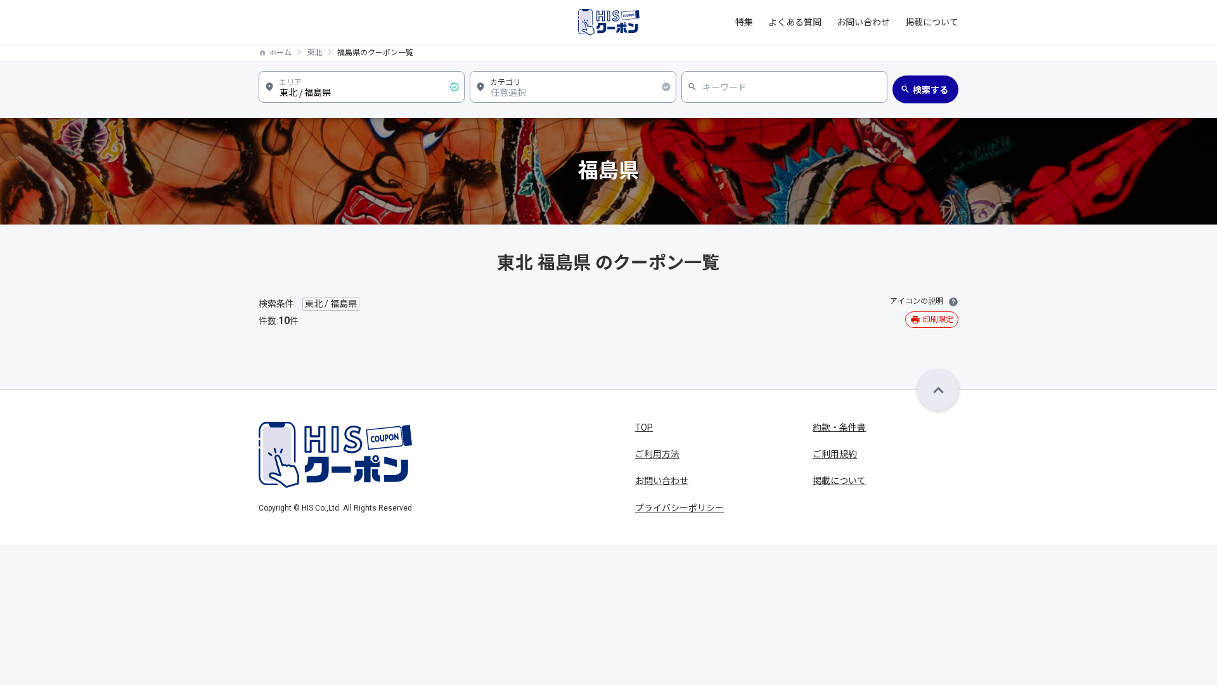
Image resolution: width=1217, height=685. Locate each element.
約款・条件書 (839, 427)
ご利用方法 (657, 454)
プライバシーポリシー (679, 508)
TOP (644, 427)
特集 (744, 22)
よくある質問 (794, 22)
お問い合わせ (863, 22)
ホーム (280, 52)
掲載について (931, 22)
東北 (314, 52)
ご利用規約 (835, 454)
